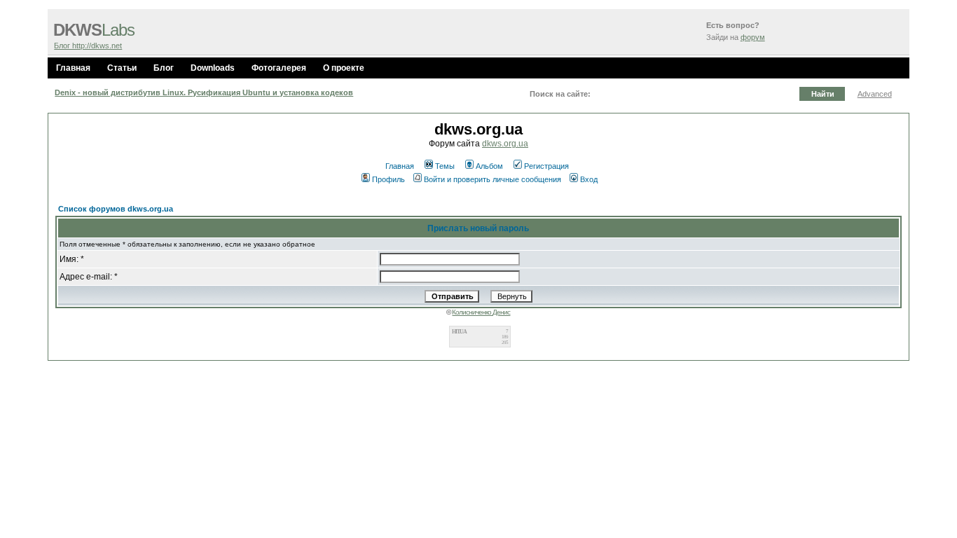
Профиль (388, 179)
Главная (73, 68)
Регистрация (546, 166)
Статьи (122, 68)
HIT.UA (459, 332)
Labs (94, 30)
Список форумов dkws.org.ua (115, 209)
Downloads (213, 68)
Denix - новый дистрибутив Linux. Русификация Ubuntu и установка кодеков (204, 92)
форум (753, 37)
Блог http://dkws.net (88, 45)
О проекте (343, 68)
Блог (163, 68)
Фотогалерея (279, 68)
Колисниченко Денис (481, 312)
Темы (445, 166)
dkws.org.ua (505, 144)
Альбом (489, 166)
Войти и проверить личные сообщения (492, 179)
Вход (589, 179)
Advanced (875, 94)
